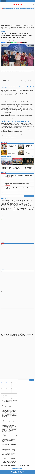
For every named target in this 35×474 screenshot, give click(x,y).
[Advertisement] (17, 17)
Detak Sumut (19, 207)
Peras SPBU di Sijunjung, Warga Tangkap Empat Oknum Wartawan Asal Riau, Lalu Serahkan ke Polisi (9, 436)
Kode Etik (14, 465)
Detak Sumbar (12, 207)
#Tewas (25, 25)
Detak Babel (21, 8)
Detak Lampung (16, 203)
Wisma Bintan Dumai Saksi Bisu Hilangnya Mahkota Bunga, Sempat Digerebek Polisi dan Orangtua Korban (9, 419)
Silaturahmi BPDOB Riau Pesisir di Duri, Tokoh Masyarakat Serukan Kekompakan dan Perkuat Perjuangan (9, 411)
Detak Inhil (8, 203)
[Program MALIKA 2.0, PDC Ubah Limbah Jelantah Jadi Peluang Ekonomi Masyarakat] (4, 146)
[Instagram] (14, 468)
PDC (9, 137)
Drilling (4, 137)
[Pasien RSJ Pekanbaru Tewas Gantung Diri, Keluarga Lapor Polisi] (28, 161)
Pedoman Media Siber (20, 465)
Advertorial (5, 8)
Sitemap (28, 465)
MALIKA (7, 137)
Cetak (19, 40)
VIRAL (14, 211)
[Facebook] (12, 468)
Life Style (30, 208)
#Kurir (28, 25)
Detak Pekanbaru (26, 166)
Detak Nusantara (14, 204)
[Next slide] (33, 156)
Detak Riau (3, 166)
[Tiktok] (19, 468)
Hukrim (14, 166)
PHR (15, 137)
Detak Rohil (15, 206)
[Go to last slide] (32, 156)
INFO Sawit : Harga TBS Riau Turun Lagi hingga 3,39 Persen (15, 179)
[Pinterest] (22, 468)
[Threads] (16, 468)
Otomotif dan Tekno (13, 209)
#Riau (14, 25)
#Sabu (12, 25)
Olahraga (4, 209)
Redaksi (25, 465)
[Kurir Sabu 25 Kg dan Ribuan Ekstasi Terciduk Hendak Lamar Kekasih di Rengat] (17, 161)
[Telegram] (21, 468)
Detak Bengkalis (26, 8)
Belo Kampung (13, 8)
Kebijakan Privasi (10, 465)
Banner (9, 8)
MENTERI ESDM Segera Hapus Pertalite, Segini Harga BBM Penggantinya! (15, 121)
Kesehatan (25, 208)
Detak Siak (24, 206)
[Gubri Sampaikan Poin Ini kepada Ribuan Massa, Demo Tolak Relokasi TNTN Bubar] (6, 161)
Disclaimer (5, 465)
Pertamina (12, 137)
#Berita (8, 25)
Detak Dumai (32, 8)
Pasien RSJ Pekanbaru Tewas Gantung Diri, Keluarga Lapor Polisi (28, 168)
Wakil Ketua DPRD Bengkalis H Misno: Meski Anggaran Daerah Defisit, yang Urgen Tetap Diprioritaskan (18, 87)
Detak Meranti (25, 203)
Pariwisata (21, 209)
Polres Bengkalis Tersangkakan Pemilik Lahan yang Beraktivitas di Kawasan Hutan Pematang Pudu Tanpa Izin (9, 426)
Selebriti (7, 211)
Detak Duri (2, 31)
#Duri (22, 25)
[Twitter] (17, 468)
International (17, 208)
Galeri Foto (2, 208)
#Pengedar (18, 25)
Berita (17, 8)
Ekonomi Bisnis (28, 207)
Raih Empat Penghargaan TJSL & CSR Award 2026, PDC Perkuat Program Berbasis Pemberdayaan (9, 430)
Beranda (2, 465)
